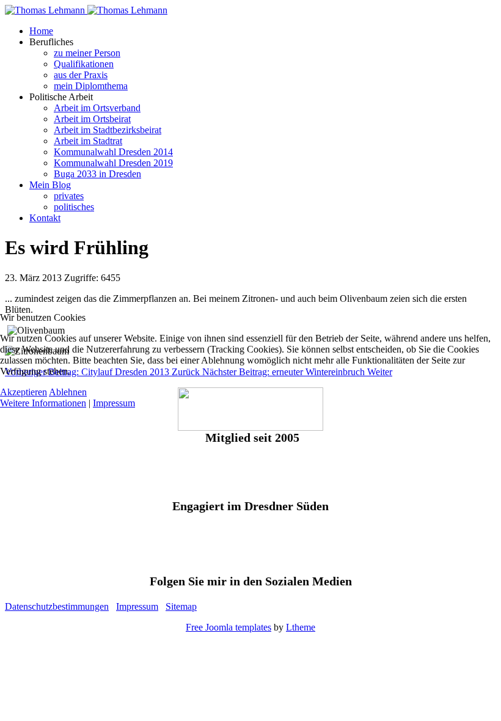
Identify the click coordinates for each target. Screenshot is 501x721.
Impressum (114, 403)
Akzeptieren (23, 392)
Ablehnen (68, 392)
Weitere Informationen (43, 403)
